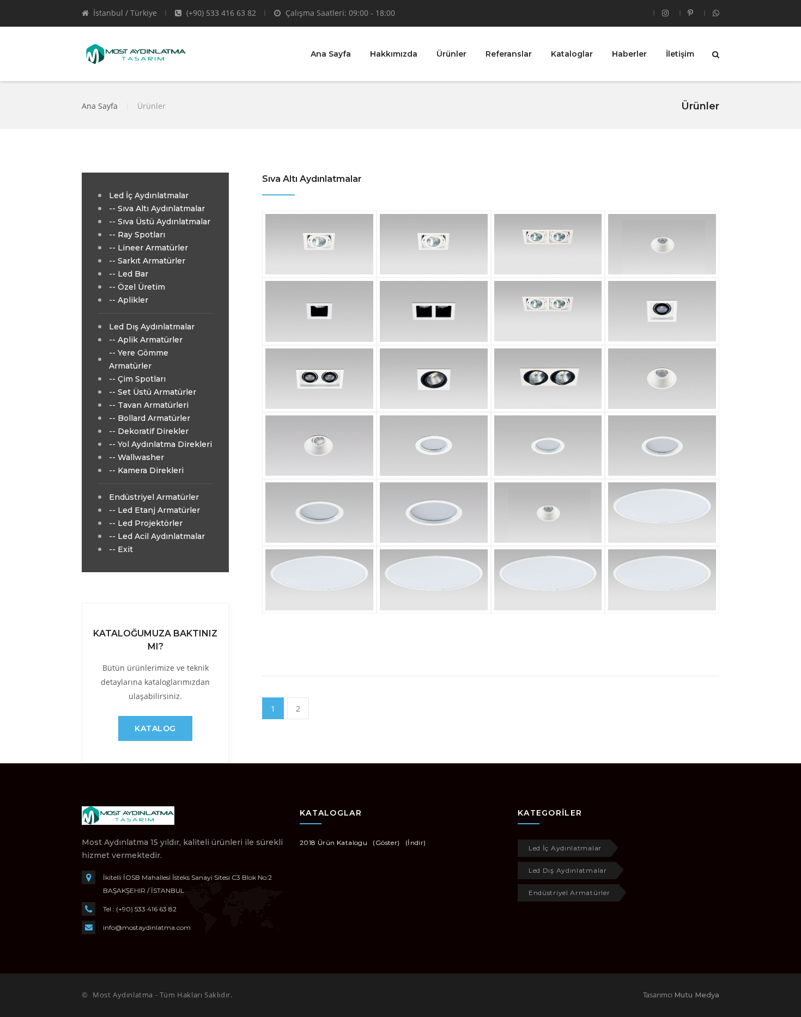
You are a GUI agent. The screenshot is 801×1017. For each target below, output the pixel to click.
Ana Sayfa (331, 54)
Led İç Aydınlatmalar (565, 848)
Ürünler (451, 54)
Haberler (629, 54)
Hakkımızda (393, 54)
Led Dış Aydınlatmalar (568, 870)
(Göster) (386, 842)
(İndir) (415, 842)
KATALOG (155, 728)
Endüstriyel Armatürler (569, 893)
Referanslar (509, 54)
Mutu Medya (696, 994)
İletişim (680, 54)
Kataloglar (572, 54)
